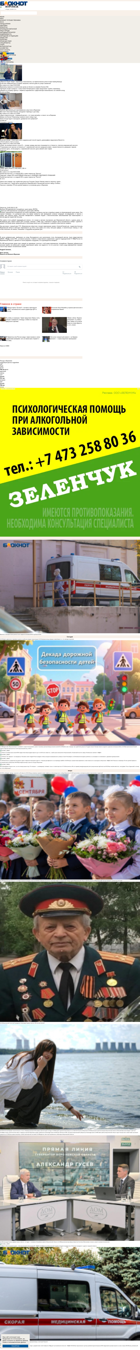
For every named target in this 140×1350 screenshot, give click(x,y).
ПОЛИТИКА (3, 39)
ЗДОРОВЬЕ (3, 25)
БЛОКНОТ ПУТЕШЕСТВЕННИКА (10, 20)
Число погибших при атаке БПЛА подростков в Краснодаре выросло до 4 (21, 752)
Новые (2, 272)
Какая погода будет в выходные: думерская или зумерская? (19, 118)
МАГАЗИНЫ (10, 62)
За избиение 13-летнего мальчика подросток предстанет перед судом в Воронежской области (62, 880)
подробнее (15, 362)
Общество (3, 207)
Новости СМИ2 (4, 346)
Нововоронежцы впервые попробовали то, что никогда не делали (57, 639)
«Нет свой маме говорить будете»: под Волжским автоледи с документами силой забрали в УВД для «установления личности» (35, 1345)
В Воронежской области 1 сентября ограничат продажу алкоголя (19, 880)
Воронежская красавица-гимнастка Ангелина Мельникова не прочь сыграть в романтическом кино (85, 1242)
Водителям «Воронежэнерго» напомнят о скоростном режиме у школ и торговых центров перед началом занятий (31, 746)
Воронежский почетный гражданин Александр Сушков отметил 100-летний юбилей (23, 1023)
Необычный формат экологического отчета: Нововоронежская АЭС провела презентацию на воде (27, 1130)
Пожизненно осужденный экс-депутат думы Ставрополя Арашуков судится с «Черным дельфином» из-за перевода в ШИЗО (33, 760)
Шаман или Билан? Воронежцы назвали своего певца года (18, 117)
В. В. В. (2, 179)
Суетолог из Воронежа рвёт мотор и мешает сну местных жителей (105, 880)
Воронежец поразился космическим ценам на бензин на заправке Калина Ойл (24, 87)
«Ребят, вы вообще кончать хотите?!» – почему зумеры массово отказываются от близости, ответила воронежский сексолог (39, 145)
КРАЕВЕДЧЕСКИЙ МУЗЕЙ (8, 29)
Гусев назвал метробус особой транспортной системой (22, 1134)
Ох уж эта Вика (5, 92)
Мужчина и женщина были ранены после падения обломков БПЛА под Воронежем (20, 634)
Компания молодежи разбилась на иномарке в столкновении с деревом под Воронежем (97, 756)
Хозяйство (3, 120)
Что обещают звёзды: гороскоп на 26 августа (14, 773)
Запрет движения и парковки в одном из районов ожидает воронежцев (20, 639)
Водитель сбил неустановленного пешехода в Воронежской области (56, 1134)
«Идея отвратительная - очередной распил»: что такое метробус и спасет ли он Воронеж (28, 115)
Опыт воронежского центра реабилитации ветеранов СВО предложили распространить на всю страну (99, 1345)
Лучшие (10, 272)
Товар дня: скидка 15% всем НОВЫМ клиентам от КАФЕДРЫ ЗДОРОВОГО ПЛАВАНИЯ (27, 175)
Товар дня (3, 150)
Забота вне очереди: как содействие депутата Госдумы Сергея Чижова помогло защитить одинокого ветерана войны (92, 746)
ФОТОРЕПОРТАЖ (5, 46)
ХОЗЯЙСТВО (4, 48)
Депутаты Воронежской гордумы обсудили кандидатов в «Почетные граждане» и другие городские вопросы (70, 1246)
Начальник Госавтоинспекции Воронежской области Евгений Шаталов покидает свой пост (113, 1130)
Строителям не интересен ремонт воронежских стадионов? (88, 773)
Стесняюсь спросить (6, 122)
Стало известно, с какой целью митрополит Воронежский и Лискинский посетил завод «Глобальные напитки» (69, 752)
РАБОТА (11, 53)
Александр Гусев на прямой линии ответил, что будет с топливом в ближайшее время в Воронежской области (30, 1242)
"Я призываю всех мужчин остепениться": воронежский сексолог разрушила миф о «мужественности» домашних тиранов (38, 147)
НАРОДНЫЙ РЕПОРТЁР (7, 32)
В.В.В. (2, 22)
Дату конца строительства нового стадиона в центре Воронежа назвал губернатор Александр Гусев (28, 1132)
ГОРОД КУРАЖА (5, 24)
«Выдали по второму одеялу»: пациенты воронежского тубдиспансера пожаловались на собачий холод (32, 90)
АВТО (1, 18)
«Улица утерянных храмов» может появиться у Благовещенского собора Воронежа (49, 773)
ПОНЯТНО (15, 1346)
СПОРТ (2, 44)
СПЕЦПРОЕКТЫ (5, 43)
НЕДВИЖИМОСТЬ (6, 34)
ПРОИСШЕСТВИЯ (5, 41)
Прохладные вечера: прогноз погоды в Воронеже (30, 762)
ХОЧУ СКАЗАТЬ (5, 50)
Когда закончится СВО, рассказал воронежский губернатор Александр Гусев (75, 1132)
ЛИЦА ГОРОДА (5, 30)
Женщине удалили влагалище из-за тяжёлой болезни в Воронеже (71, 1130)
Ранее (18, 272)
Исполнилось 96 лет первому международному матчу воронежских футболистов (85, 766)
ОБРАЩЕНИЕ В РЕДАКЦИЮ (9, 36)
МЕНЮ (2, 17)
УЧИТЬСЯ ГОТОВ (10, 55)
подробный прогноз (6, 362)
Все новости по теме (6, 85)
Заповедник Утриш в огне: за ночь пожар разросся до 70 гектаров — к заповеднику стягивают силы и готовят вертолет (32, 766)
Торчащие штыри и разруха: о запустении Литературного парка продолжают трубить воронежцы (30, 88)
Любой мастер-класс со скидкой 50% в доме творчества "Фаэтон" (20, 173)
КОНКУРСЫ (3, 27)
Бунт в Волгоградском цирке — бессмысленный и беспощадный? (19, 1246)
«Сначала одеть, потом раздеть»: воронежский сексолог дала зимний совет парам (26, 149)
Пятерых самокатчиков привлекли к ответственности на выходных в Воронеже (86, 760)
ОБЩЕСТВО (4, 37)
